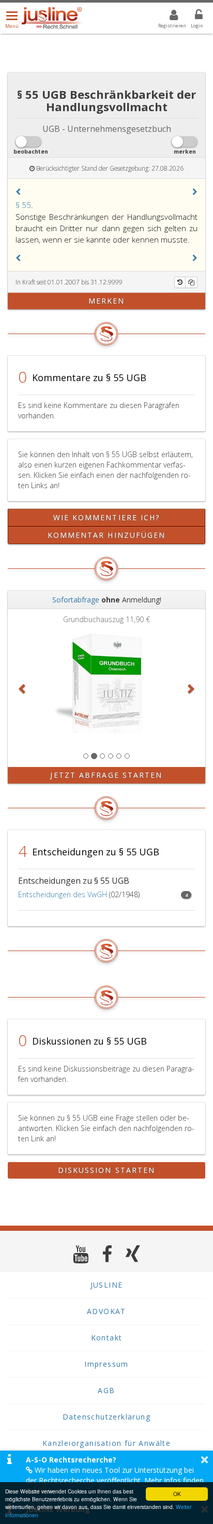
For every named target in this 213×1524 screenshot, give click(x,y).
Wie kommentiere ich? (106, 517)
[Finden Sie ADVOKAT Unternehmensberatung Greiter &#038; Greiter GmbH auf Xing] (133, 1254)
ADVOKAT (106, 1311)
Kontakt (107, 1337)
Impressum (106, 1364)
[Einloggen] (192, 16)
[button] (18, 192)
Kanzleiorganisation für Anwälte (106, 1443)
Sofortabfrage (75, 600)
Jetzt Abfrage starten (106, 775)
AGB (106, 1390)
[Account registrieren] (167, 16)
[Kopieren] (191, 282)
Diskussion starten (107, 1170)
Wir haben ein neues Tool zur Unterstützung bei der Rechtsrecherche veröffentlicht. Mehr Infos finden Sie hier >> (115, 1480)
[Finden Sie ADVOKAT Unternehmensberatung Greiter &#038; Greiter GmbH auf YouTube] (81, 1254)
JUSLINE (106, 1285)
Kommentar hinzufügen (107, 535)
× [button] (204, 1459)
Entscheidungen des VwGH (62, 894)
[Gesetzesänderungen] (180, 282)
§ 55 (23, 205)
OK (177, 1494)
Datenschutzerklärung (106, 1417)
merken (106, 301)
